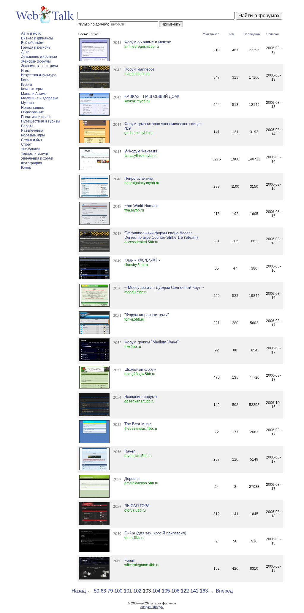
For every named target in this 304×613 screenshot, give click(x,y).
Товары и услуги (34, 154)
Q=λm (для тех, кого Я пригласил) (155, 533)
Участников (211, 34)
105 (166, 591)
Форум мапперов (139, 69)
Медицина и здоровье (39, 98)
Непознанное (32, 108)
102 (137, 591)
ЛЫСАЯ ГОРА (137, 506)
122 (185, 591)
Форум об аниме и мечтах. (148, 42)
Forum (129, 560)
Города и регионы (36, 47)
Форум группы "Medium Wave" (151, 342)
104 (156, 591)
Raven (129, 451)
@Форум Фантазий (141, 151)
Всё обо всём (32, 43)
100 (118, 591)
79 (110, 591)
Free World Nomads (141, 205)
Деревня (132, 478)
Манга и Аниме (33, 94)
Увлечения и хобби (37, 158)
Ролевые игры (33, 135)
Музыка (27, 103)
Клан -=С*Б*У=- (142, 260)
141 (194, 591)
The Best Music (138, 424)
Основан (272, 34)
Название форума (140, 396)
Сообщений (252, 34)
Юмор (26, 167)
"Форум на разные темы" (146, 315)
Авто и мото (31, 33)
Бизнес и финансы (37, 38)
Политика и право (36, 117)
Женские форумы (36, 61)
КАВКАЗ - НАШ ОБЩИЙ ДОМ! (151, 96)
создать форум (152, 607)
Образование (32, 112)
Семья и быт (31, 140)
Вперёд (224, 591)
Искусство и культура (38, 75)
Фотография (31, 163)
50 (96, 591)
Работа (27, 126)
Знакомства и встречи (39, 66)
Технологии (30, 149)
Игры (25, 71)
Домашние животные (39, 57)
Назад (79, 591)
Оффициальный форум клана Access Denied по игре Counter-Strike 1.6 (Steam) (161, 235)
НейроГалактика (138, 178)
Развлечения (32, 130)
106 (175, 591)
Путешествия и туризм (40, 121)
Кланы (26, 84)
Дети (25, 52)
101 (128, 591)
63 (103, 591)
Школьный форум (140, 369)
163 (204, 591)
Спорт (26, 144)
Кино (25, 80)
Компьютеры (32, 89)
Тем (231, 34)
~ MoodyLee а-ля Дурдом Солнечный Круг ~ (164, 287)
